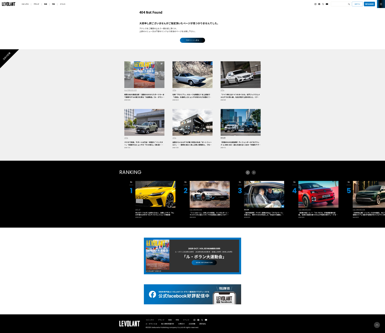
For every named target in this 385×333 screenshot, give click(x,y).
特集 (53, 4)
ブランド (36, 4)
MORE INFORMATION (204, 262)
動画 (45, 4)
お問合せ (181, 323)
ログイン (357, 4)
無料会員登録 (369, 4)
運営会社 (202, 323)
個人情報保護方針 (167, 323)
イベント (62, 4)
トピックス (25, 4)
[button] (254, 172)
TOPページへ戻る (192, 40)
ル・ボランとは (151, 323)
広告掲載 (192, 323)
